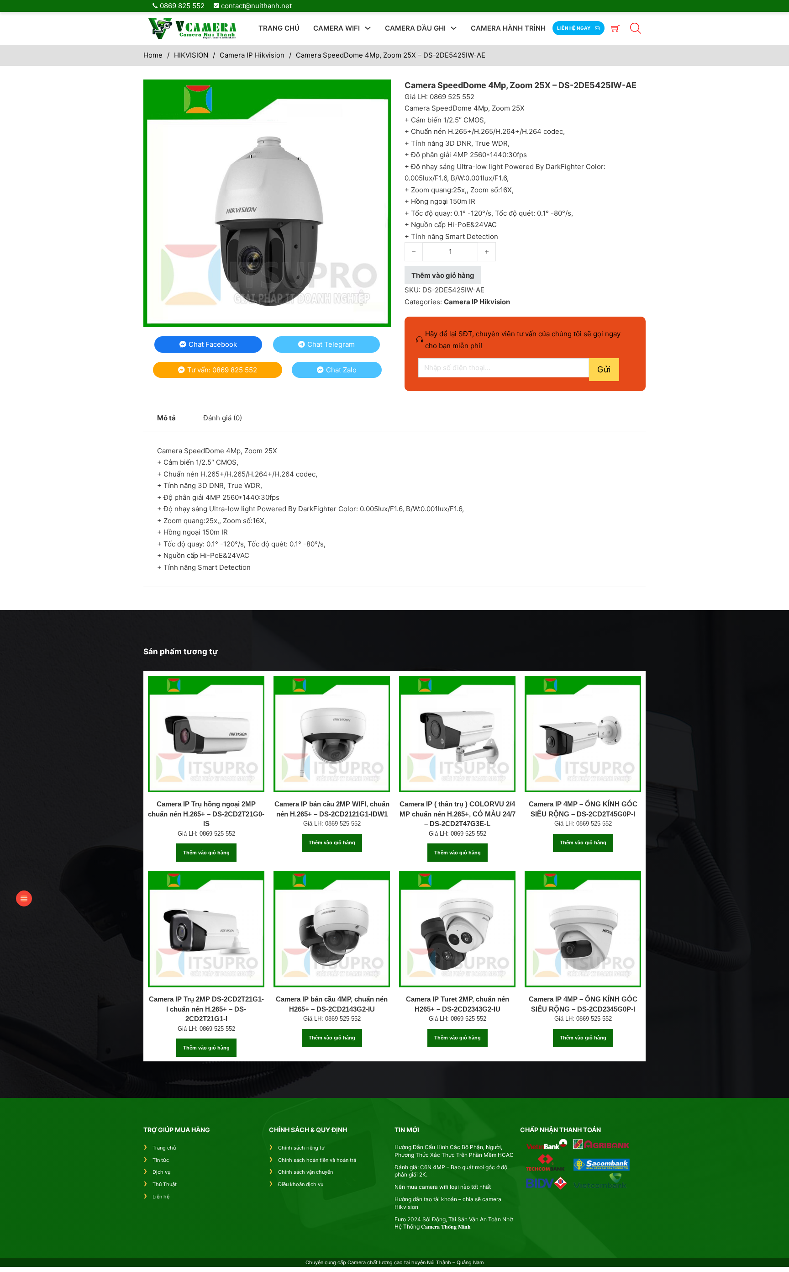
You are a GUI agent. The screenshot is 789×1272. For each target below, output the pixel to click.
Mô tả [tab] (166, 417)
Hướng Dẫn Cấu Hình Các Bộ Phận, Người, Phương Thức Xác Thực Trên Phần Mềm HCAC (454, 1151)
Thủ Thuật (165, 1184)
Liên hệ (161, 1196)
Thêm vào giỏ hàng (206, 852)
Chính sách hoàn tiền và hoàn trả (317, 1160)
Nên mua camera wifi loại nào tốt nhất (442, 1186)
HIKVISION (191, 55)
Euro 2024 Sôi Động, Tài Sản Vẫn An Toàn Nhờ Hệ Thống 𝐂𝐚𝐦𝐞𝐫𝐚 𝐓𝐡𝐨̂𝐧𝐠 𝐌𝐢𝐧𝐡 (453, 1223)
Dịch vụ (161, 1172)
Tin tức (161, 1160)
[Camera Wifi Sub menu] (367, 28)
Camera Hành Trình (508, 28)
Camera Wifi (336, 28)
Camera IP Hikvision (252, 55)
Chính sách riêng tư (301, 1148)
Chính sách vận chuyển (305, 1172)
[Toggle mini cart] (615, 28)
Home (153, 55)
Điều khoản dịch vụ (300, 1184)
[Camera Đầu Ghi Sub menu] (453, 28)
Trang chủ (279, 28)
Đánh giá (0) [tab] (222, 417)
